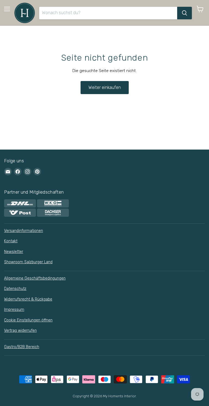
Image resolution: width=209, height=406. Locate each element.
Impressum (14, 309)
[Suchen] (184, 13)
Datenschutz (15, 288)
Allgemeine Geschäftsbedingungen (35, 278)
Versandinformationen (23, 230)
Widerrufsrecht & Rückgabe (28, 299)
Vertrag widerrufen (20, 330)
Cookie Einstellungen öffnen (28, 320)
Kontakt (10, 241)
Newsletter (13, 251)
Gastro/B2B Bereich (21, 347)
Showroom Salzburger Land (28, 262)
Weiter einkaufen (104, 87)
